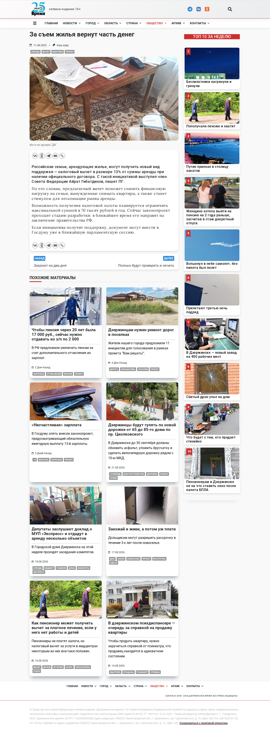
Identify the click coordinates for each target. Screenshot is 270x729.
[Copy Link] (62, 156)
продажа (128, 672)
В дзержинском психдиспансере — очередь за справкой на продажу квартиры (141, 628)
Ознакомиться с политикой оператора (204, 723)
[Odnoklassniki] (42, 156)
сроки (113, 478)
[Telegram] (48, 156)
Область (111, 23)
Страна (132, 23)
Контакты (198, 23)
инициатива (128, 369)
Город (91, 23)
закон (120, 559)
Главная (51, 23)
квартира (57, 52)
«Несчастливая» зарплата (56, 424)
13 (34, 460)
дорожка (152, 474)
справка (155, 672)
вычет (46, 52)
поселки (143, 369)
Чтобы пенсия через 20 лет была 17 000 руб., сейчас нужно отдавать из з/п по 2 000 (64, 334)
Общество (154, 23)
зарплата (38, 374)
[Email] (55, 156)
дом (112, 559)
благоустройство (133, 474)
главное (61, 568)
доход (46, 667)
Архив (176, 23)
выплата (44, 460)
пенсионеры (83, 667)
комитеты (83, 568)
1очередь (115, 474)
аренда (35, 52)
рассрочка (159, 559)
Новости (70, 23)
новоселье (133, 559)
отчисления (54, 374)
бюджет (49, 568)
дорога (114, 369)
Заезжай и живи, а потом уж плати (142, 529)
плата (36, 671)
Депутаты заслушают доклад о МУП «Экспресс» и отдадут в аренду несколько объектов (62, 534)
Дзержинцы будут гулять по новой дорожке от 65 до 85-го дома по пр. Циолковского (142, 429)
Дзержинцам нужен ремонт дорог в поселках (141, 332)
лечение (58, 667)
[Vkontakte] (35, 156)
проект (70, 52)
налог (69, 667)
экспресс (38, 572)
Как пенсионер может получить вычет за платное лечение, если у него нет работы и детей (64, 628)
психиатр (142, 672)
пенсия (68, 374)
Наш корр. (63, 45)
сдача (113, 563)
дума (72, 568)
